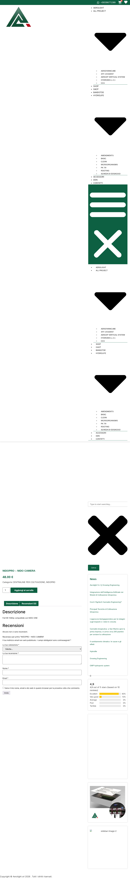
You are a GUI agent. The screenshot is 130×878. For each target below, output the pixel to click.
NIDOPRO (50, 582)
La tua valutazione (11, 645)
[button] (107, 224)
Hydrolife (93, 651)
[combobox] (107, 504)
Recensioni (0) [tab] (29, 603)
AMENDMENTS (107, 155)
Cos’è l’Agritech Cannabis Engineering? (106, 602)
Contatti (98, 183)
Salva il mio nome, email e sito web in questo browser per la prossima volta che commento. (42, 688)
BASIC (103, 158)
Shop (96, 86)
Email (5, 678)
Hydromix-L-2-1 (108, 80)
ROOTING (105, 171)
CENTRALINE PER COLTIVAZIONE (29, 582)
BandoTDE (98, 92)
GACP (96, 89)
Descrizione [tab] (12, 603)
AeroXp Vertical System (113, 77)
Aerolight (98, 8)
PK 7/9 (103, 168)
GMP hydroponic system (100, 666)
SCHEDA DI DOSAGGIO (110, 174)
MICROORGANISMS (109, 165)
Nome (6, 668)
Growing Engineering (98, 658)
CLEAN (104, 162)
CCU (103, 83)
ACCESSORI (98, 177)
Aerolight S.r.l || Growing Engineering (104, 585)
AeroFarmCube (108, 71)
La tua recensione (11, 653)
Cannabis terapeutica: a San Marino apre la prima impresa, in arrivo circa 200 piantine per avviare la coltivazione (107, 631)
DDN (95, 180)
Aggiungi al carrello (24, 590)
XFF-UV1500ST (107, 74)
